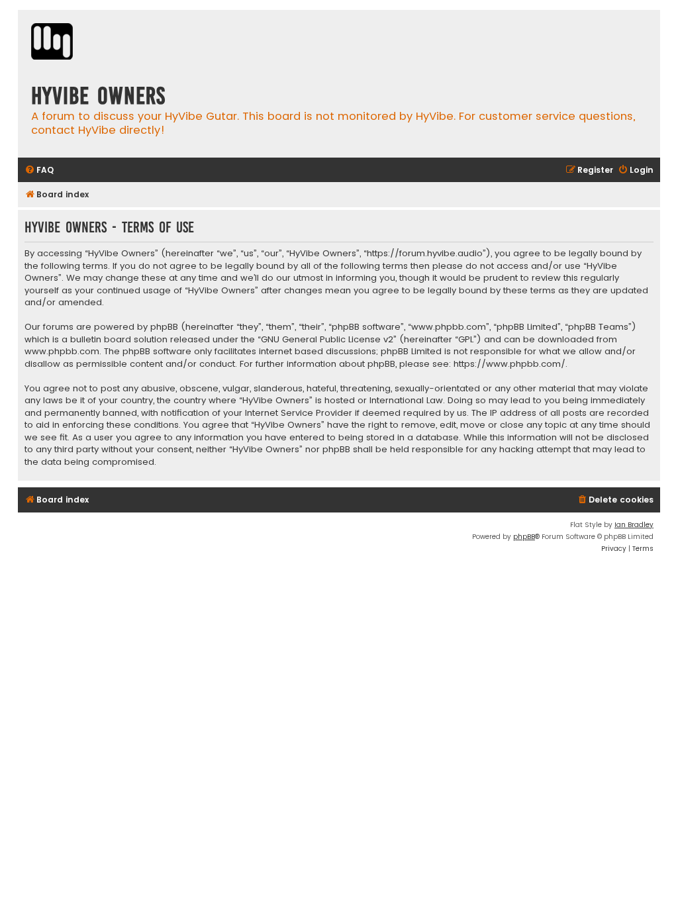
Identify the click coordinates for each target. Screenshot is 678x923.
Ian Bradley (634, 525)
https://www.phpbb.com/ (509, 364)
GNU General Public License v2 (327, 340)
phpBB (524, 537)
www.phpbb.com (61, 352)
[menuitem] (39, 170)
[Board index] (52, 43)
